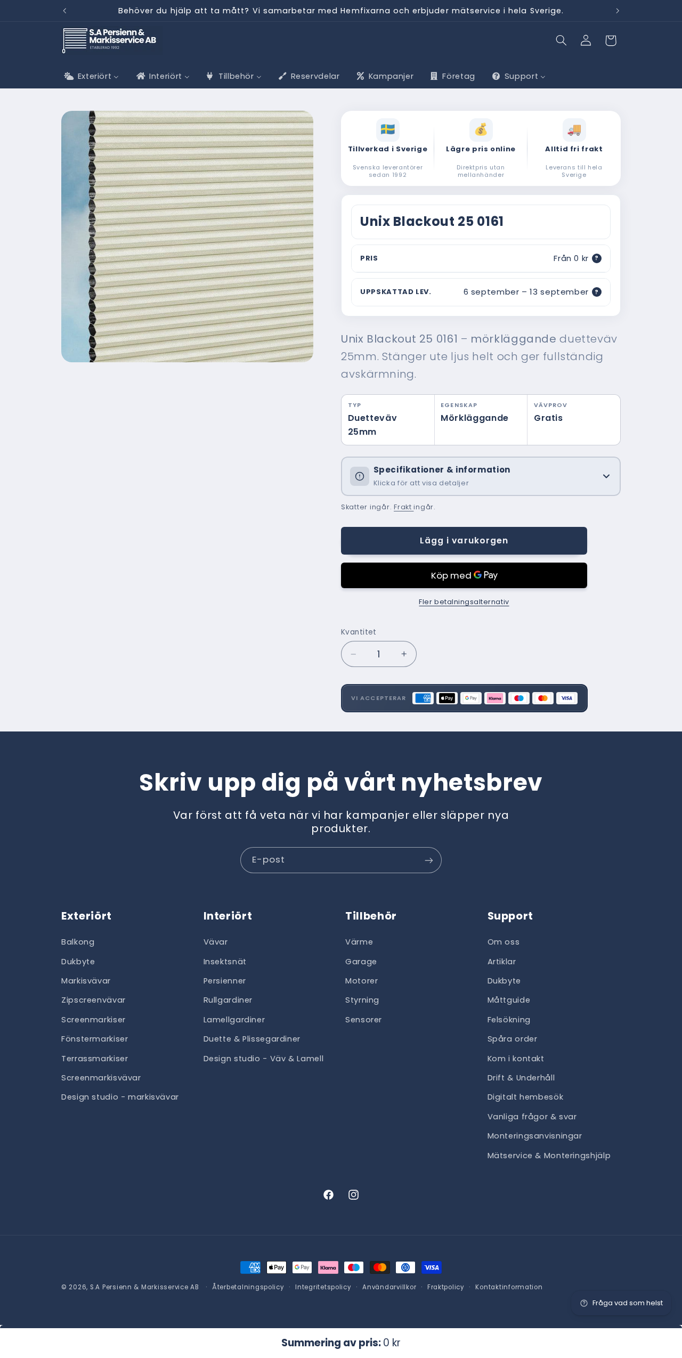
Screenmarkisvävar (101, 1078)
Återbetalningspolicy (248, 1287)
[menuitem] (90, 76)
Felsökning (509, 1019)
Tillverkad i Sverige (388, 149)
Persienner (225, 981)
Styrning (362, 1000)
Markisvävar (86, 981)
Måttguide (509, 1000)
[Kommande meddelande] (617, 10)
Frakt (403, 506)
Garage (361, 961)
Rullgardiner (228, 1000)
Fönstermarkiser (94, 1039)
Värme (359, 942)
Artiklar (502, 961)
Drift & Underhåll (521, 1078)
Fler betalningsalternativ (464, 601)
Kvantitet (359, 632)
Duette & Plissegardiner (252, 1039)
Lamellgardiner (234, 1019)
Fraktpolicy (446, 1287)
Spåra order (513, 1039)
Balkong (77, 942)
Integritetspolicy (323, 1287)
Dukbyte (78, 961)
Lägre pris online (481, 149)
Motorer (361, 981)
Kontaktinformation (508, 1287)
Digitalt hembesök (526, 1097)
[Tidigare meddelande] (64, 10)
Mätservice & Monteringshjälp (549, 1155)
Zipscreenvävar (93, 1000)
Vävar (216, 942)
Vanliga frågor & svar (532, 1116)
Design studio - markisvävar (120, 1097)
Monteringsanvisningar (535, 1136)
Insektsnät (225, 961)
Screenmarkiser (93, 1019)
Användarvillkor (389, 1287)
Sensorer (363, 1019)
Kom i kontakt (516, 1058)
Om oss (504, 942)
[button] (561, 40)
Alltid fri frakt (574, 149)
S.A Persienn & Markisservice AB (144, 1287)
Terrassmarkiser (94, 1058)
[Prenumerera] (429, 860)
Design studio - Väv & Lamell (264, 1058)
